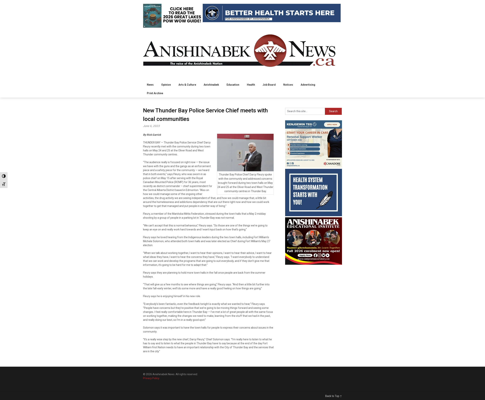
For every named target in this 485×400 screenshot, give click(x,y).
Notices (288, 84)
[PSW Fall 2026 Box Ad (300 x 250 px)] (313, 166)
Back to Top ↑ (333, 396)
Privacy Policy (151, 378)
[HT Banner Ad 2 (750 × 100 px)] (272, 21)
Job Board (269, 84)
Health (251, 84)
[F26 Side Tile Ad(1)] (313, 263)
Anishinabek (211, 84)
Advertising (308, 84)
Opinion (166, 84)
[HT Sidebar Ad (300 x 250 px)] (313, 215)
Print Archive (155, 93)
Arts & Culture (187, 84)
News (150, 84)
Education (233, 84)
